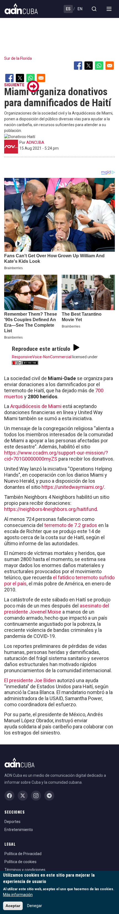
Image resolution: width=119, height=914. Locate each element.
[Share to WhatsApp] (99, 65)
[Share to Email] (109, 65)
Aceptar (13, 905)
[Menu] (109, 8)
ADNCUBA (35, 142)
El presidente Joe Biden (30, 680)
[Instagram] (36, 796)
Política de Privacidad (23, 853)
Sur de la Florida (18, 58)
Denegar (34, 905)
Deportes (12, 821)
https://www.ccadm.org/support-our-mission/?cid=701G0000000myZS (56, 456)
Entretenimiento (18, 829)
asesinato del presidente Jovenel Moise (56, 609)
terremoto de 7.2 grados (70, 525)
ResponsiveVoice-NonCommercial (41, 357)
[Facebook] (9, 796)
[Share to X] (88, 65)
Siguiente (14, 85)
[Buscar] (94, 9)
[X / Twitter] (23, 796)
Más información (18, 894)
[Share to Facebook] (78, 65)
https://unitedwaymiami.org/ (73, 487)
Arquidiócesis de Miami (36, 406)
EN (79, 9)
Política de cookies (20, 862)
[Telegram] (49, 796)
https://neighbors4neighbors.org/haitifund (50, 509)
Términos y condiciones (24, 870)
